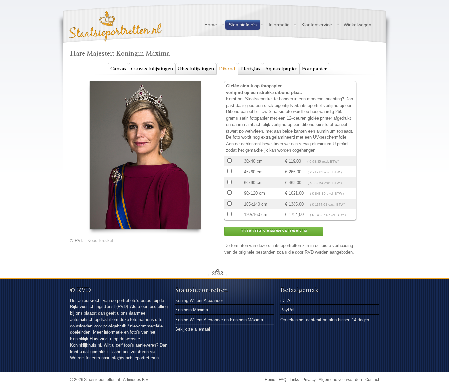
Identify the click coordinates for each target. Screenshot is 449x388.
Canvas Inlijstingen (152, 69)
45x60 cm (253, 171)
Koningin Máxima (191, 309)
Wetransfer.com (85, 357)
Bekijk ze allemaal (192, 329)
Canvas (118, 69)
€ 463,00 (313, 182)
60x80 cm (253, 182)
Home (210, 24)
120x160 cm (255, 214)
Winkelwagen (357, 24)
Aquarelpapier (281, 69)
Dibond (227, 69)
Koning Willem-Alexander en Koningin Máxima (219, 319)
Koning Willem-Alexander (199, 300)
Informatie (279, 24)
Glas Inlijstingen (196, 69)
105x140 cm (255, 204)
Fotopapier (314, 69)
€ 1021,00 (314, 193)
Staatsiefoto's (243, 24)
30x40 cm (253, 161)
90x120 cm (254, 193)
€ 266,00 (313, 171)
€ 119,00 (312, 161)
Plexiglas (250, 69)
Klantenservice (316, 24)
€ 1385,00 (315, 204)
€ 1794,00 (315, 214)
